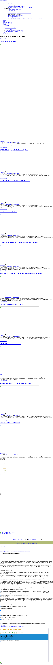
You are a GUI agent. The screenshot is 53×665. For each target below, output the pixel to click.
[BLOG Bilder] (26, 44)
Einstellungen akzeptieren (5, 551)
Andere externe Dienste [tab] (5, 596)
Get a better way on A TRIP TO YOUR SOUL (14, 31)
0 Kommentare (9, 142)
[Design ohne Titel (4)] (19, 307)
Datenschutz (22, 543)
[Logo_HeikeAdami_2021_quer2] (3, 0)
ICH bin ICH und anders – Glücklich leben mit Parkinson (19, 242)
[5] (26, 276)
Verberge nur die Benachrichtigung (17, 551)
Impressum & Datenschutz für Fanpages (30, 543)
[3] (26, 214)
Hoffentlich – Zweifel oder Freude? (11, 304)
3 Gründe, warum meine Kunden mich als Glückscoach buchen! (21, 273)
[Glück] (7, 532)
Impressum (18, 543)
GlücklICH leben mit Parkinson (10, 344)
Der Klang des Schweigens (10, 26)
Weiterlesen (2, 141)
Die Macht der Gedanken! (8, 212)
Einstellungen (27, 551)
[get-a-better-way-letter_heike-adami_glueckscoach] (19, 494)
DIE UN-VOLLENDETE (10, 28)
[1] (26, 153)
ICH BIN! (7, 25)
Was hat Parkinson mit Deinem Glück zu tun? (15, 181)
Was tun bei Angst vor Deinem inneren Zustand (15, 383)
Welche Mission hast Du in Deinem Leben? (14, 150)
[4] (26, 245)
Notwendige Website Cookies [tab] (6, 570)
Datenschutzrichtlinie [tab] (4, 621)
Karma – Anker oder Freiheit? (10, 423)
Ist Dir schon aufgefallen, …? (9, 41)
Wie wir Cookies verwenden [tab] (6, 559)
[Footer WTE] (9, 475)
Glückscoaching (3, 38)
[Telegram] (5, 533)
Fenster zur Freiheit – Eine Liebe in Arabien (14, 30)
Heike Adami (16, 142)
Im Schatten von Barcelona (10, 29)
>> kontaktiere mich (33, 539)
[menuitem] (28, 2)
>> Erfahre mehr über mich (18, 539)
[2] (26, 184)
